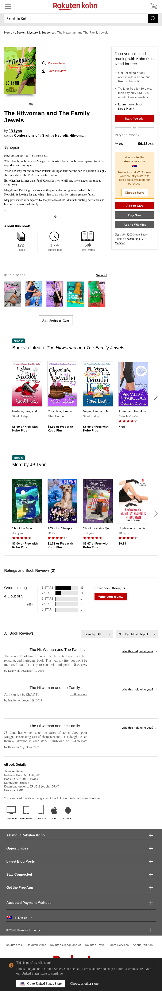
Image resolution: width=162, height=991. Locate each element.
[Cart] (153, 6)
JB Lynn (15, 131)
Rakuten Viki (14, 945)
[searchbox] (81, 18)
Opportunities (17, 848)
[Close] (153, 963)
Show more (78, 664)
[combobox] (97, 634)
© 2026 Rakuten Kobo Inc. (24, 930)
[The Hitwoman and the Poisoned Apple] (96, 305)
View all (101, 275)
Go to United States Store (44, 983)
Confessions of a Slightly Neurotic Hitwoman (50, 135)
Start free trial (134, 118)
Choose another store (84, 983)
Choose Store (134, 192)
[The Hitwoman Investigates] (75, 305)
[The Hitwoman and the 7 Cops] (33, 305)
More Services (119, 945)
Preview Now (56, 63)
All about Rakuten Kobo (25, 835)
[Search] (153, 18)
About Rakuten (143, 945)
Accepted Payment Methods (28, 903)
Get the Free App (19, 887)
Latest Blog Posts (20, 861)
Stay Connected (19, 874)
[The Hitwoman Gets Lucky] (12, 305)
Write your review (110, 596)
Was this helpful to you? (137, 651)
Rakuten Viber (36, 945)
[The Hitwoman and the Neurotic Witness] (54, 305)
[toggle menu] (8, 6)
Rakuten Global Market (65, 945)
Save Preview (56, 71)
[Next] (156, 397)
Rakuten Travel (95, 945)
